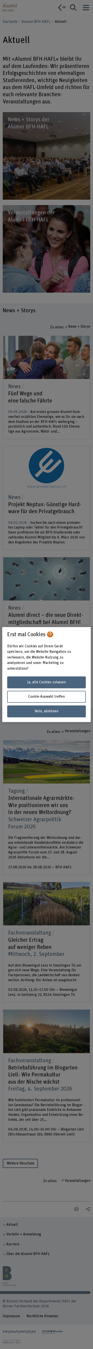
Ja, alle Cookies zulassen (46, 682)
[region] (46, 674)
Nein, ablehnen (46, 711)
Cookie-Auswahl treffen (46, 697)
